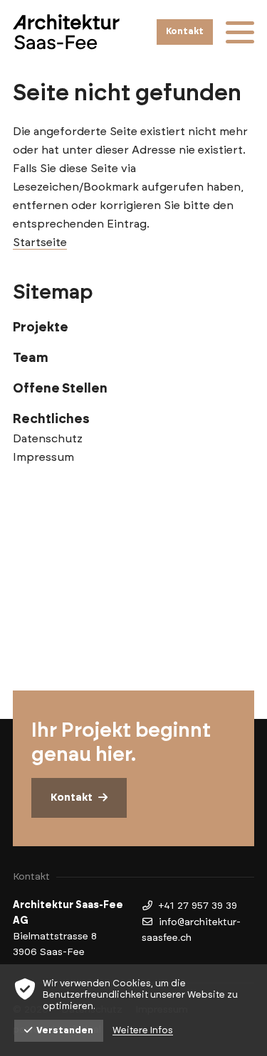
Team (30, 358)
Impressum (43, 457)
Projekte (40, 327)
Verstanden (64, 1030)
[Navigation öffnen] (240, 32)
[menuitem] (133, 328)
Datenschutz (48, 438)
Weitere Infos (142, 1030)
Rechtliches (51, 419)
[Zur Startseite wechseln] (66, 31)
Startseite (40, 242)
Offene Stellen (60, 389)
